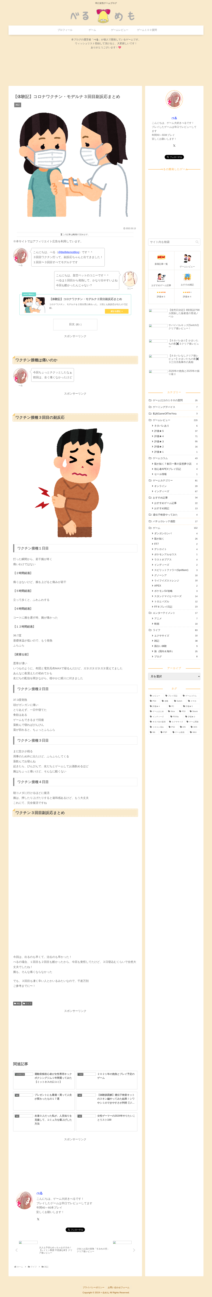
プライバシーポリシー (93, 1287)
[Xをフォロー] (38, 1219)
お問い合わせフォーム (118, 1287)
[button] (197, 242)
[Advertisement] (75, 346)
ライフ (28, 1003)
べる (39, 1193)
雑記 (18, 1003)
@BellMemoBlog (68, 252)
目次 (72, 324)
